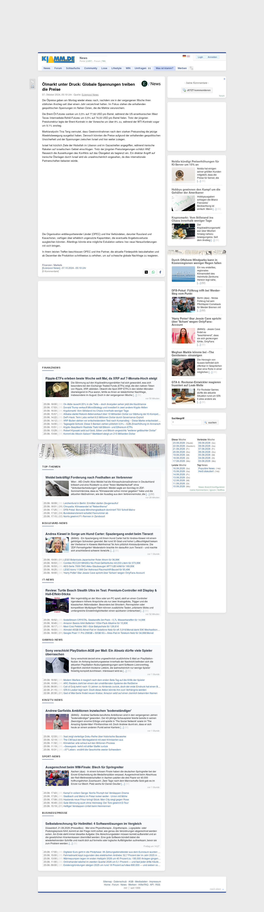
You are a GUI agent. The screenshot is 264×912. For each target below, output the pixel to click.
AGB (131, 881)
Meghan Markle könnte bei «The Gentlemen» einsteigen (193, 353)
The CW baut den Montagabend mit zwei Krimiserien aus (93, 739)
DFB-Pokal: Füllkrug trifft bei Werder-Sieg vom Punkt (196, 291)
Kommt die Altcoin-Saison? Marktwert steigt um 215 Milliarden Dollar (99, 433)
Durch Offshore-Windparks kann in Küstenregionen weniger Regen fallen (196, 261)
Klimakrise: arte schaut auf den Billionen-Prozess (89, 742)
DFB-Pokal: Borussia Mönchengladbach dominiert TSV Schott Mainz (99, 509)
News (47, 68)
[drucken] (32, 86)
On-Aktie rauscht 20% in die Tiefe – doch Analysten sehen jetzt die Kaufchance (104, 404)
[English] (188, 56)
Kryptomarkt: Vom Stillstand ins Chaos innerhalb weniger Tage (96, 410)
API (152, 884)
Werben (182, 68)
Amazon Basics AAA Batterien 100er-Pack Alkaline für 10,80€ (95, 623)
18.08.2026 (179, 457)
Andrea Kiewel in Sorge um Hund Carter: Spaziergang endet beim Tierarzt (99, 534)
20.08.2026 (179, 451)
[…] (134, 395)
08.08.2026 (204, 445)
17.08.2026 (179, 460)
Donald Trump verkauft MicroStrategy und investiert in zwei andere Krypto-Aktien (105, 407)
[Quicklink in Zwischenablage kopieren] (32, 81)
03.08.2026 (204, 460)
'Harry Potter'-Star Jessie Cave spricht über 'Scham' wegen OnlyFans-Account (104, 572)
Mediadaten (141, 881)
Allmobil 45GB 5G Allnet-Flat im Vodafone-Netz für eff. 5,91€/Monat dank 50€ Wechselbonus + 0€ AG (116, 629)
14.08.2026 (179, 474)
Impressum (155, 881)
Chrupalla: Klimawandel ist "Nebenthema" (85, 506)
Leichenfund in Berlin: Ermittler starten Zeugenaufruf (90, 503)
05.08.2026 (204, 454)
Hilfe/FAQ (143, 884)
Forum (58, 68)
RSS (157, 884)
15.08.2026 (179, 471)
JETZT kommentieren (198, 90)
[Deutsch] (185, 56)
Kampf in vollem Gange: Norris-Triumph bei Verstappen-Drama (96, 792)
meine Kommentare (199, 489)
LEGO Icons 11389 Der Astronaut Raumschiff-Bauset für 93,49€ (96, 569)
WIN (128, 68)
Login (200, 56)
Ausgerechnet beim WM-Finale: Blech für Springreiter (84, 767)
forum (222, 95)
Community (90, 68)
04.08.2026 (204, 457)
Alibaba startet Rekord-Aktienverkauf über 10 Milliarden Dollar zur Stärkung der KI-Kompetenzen (114, 413)
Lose (104, 68)
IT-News (48, 579)
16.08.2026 (179, 468)
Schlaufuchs (73, 68)
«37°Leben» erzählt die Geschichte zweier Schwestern (92, 749)
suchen (212, 422)
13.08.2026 (179, 477)
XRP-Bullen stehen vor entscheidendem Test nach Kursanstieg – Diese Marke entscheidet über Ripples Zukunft (121, 420)
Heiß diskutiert (206, 471)
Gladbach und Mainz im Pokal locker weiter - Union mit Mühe (95, 796)
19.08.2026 (179, 454)
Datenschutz (120, 881)
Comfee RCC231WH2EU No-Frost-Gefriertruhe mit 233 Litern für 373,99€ (102, 562)
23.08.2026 (179, 442)
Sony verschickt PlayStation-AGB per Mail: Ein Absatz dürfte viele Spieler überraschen (98, 652)
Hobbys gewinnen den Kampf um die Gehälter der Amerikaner (196, 190)
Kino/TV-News (52, 699)
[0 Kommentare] (50, 271)
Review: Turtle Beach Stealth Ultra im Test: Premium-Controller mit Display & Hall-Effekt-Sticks (101, 592)
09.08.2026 (204, 442)
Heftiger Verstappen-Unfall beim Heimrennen (87, 806)
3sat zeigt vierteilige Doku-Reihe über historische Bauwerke (94, 736)
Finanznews (51, 367)
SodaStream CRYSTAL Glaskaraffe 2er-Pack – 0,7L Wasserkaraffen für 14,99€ (104, 619)
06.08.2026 (204, 451)
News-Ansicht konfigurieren (211, 486)
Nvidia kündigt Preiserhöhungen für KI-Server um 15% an (195, 162)
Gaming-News (52, 639)
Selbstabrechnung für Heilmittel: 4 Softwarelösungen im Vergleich (93, 823)
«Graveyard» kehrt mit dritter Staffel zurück (85, 746)
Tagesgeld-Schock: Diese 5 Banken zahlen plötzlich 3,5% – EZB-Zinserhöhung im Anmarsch (112, 423)
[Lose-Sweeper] (191, 69)
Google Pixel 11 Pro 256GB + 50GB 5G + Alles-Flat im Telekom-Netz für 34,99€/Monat (108, 632)
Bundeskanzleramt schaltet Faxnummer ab (85, 513)
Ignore (213, 489)
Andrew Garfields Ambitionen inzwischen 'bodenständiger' (88, 710)
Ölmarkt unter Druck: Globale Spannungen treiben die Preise (88, 86)
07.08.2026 (204, 448)
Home (107, 884)
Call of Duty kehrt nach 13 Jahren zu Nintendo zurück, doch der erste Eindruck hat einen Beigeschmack (117, 686)
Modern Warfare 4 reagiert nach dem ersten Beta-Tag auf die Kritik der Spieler (104, 679)
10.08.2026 (179, 486)
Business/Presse (54, 812)
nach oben (215, 888)
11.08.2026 (179, 483)
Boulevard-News (54, 523)
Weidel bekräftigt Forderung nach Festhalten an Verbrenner (88, 477)
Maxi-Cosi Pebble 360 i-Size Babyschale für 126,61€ (91, 626)
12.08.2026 (179, 480)
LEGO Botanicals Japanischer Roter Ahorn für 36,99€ (91, 559)
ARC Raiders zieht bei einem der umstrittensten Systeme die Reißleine (100, 683)
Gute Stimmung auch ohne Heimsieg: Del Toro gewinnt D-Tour (96, 802)
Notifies (221, 489)
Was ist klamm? (164, 68)
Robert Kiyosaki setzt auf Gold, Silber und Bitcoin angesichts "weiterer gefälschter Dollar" (109, 430)
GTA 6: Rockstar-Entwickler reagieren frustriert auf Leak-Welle (196, 383)
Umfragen (143, 68)
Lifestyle (117, 68)
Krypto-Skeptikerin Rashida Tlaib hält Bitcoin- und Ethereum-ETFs (98, 427)
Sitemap (107, 881)
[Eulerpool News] (51, 267)
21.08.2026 (179, 448)
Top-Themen (51, 466)
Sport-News (51, 756)
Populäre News (206, 468)
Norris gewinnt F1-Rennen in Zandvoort (84, 516)
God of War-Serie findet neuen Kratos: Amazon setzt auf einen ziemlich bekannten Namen (110, 693)
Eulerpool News (90, 94)
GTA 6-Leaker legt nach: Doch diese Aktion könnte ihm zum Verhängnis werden (104, 689)
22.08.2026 (179, 445)
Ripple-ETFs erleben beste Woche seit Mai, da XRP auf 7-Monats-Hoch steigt (101, 378)
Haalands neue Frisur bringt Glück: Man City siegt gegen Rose (96, 799)
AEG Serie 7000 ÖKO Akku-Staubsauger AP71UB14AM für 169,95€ (98, 566)
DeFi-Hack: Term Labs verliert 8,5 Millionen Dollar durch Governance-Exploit (103, 417)
